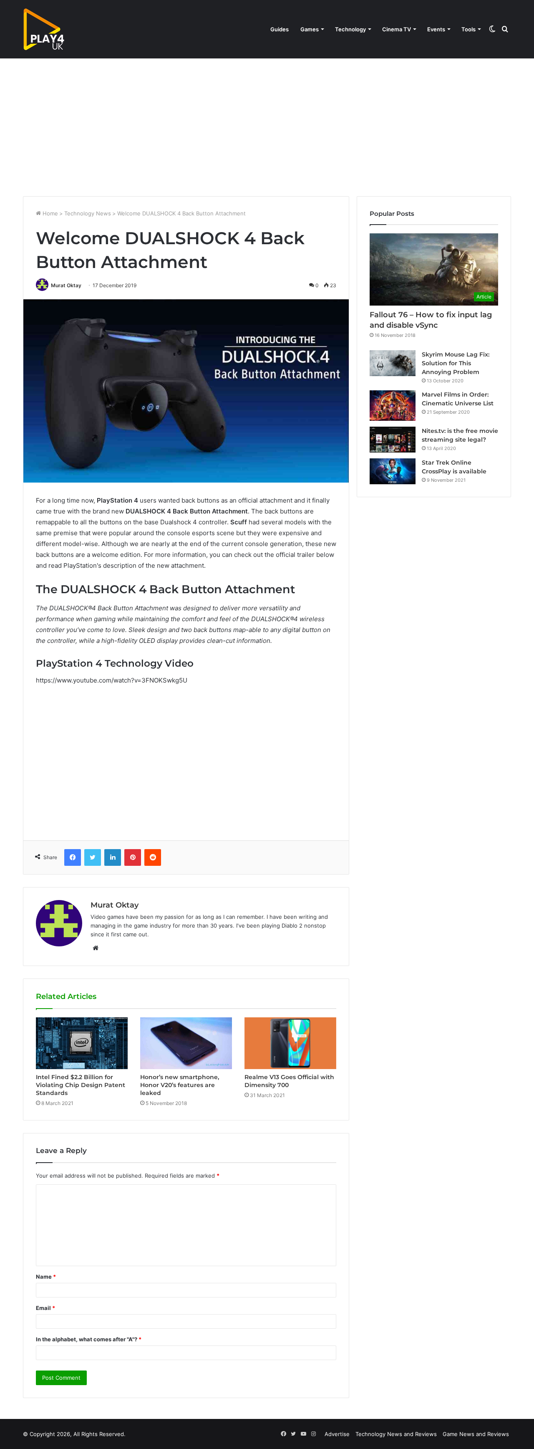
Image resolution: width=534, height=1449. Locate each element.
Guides (279, 29)
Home (49, 213)
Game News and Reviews (476, 1434)
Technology (350, 29)
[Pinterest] (132, 857)
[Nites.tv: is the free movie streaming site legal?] (393, 440)
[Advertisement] (267, 125)
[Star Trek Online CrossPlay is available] (393, 471)
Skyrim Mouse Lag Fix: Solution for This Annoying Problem (455, 363)
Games (309, 29)
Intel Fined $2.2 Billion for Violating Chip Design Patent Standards (80, 1085)
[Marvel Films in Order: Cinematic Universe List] (393, 405)
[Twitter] (92, 857)
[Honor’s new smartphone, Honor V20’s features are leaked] (186, 1043)
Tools (468, 29)
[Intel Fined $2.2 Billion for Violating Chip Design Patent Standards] (82, 1043)
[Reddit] (152, 857)
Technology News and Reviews (396, 1434)
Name (46, 1276)
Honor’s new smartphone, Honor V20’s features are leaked (179, 1085)
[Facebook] (72, 857)
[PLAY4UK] (44, 29)
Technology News (87, 213)
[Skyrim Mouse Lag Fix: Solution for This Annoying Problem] (393, 363)
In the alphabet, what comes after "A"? (88, 1339)
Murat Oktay (66, 285)
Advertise (337, 1434)
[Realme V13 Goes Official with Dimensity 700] (290, 1043)
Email (45, 1308)
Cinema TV (396, 29)
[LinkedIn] (112, 857)
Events (436, 29)
